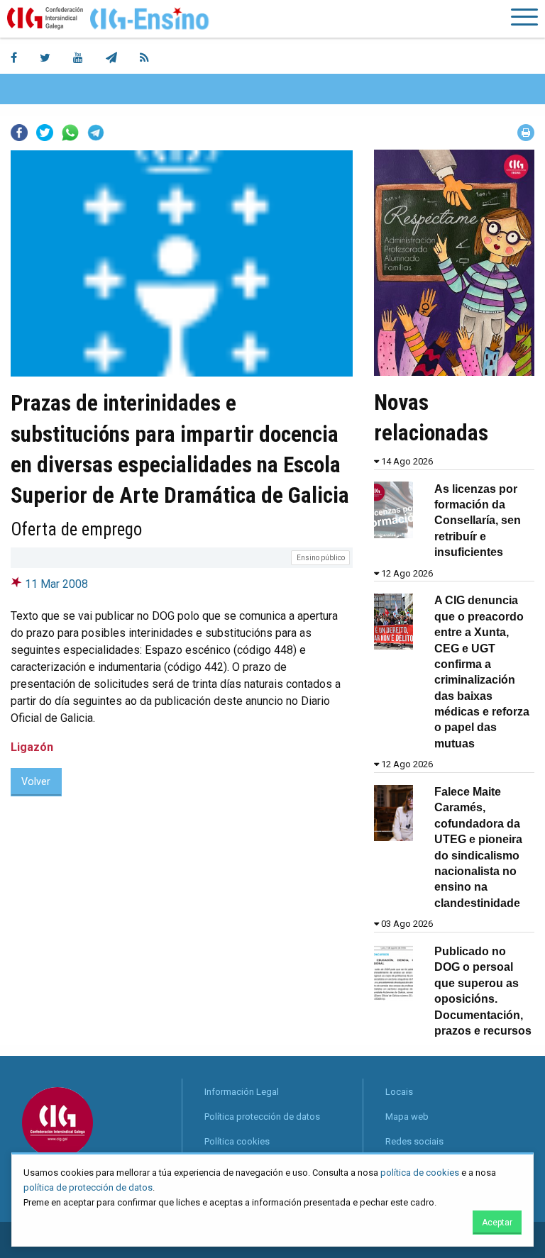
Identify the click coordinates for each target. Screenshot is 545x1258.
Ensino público (321, 558)
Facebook (19, 132)
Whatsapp (70, 132)
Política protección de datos (262, 1116)
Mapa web (407, 1116)
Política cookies (237, 1141)
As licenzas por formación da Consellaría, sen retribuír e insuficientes (477, 521)
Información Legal (241, 1091)
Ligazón (32, 747)
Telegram (95, 132)
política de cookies (419, 1172)
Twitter (44, 132)
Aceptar (497, 1223)
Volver (35, 782)
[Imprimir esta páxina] (525, 132)
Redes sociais (414, 1141)
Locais (399, 1091)
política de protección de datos (88, 1187)
